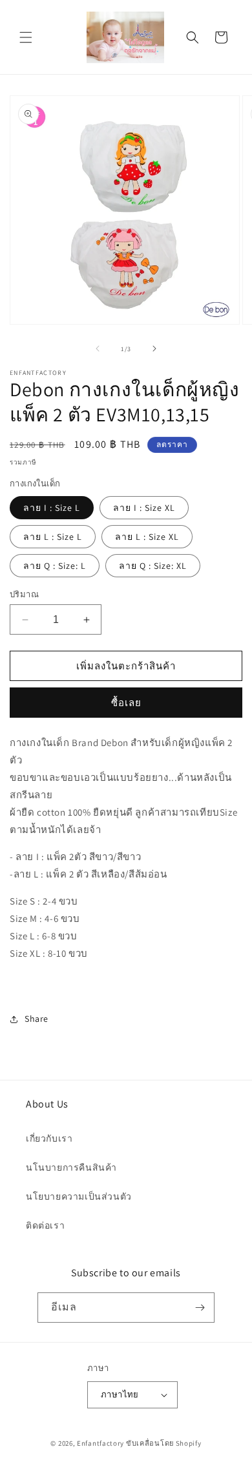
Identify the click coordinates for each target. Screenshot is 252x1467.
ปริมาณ (24, 594)
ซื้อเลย (126, 702)
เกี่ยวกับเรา (49, 1138)
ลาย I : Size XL (144, 507)
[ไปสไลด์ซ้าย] (97, 348)
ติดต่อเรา (45, 1225)
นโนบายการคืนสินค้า (71, 1167)
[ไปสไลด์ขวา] (154, 348)
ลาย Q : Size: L (54, 565)
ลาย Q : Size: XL (153, 565)
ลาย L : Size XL (147, 536)
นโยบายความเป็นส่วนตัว (79, 1196)
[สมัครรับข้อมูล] (199, 1307)
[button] (26, 37)
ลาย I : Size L (51, 507)
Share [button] (36, 1018)
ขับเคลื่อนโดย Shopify (164, 1443)
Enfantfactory (100, 1443)
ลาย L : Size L (52, 536)
